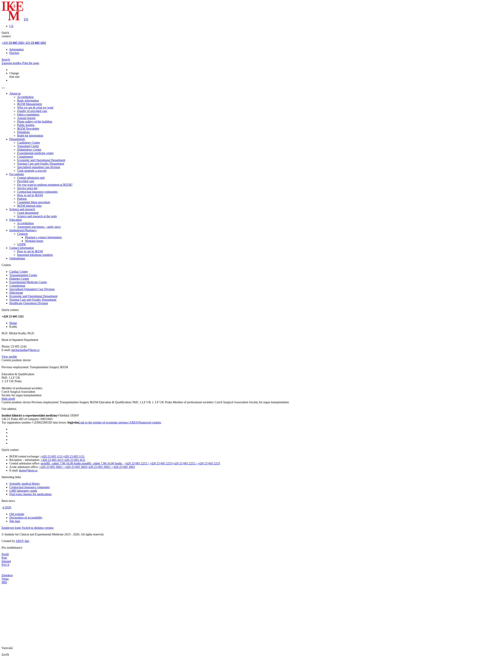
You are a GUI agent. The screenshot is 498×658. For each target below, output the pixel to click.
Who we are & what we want (35, 107)
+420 (13, 42)
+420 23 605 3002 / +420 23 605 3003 (63, 467)
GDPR (21, 244)
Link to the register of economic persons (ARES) (109, 422)
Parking (22, 198)
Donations (23, 132)
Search (6, 59)
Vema (5, 578)
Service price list (27, 188)
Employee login (11, 527)
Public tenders (25, 125)
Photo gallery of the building (34, 121)
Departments (17, 139)
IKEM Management (29, 104)
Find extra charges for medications (30, 494)
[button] (3, 87)
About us (15, 93)
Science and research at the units (37, 216)
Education (15, 219)
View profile (9, 356)
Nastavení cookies (150, 422)
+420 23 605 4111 (52, 460)
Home (13, 323)
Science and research (22, 209)
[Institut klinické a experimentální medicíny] (12, 19)
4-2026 (6, 507)
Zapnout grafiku (11, 63)
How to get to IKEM (30, 195)
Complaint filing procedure (33, 202)
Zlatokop (7, 575)
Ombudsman (17, 258)
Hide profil (8, 398)
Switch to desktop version (37, 527)
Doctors (14, 53)
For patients (16, 174)
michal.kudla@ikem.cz (25, 350)
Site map (14, 521)
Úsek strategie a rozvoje (31, 170)
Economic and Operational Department (41, 160)
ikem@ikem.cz (28, 470)
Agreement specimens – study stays (39, 226)
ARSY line (22, 541)
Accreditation (25, 97)
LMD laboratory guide (23, 490)
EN (26, 19)
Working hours (34, 240)
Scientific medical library (24, 483)
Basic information (28, 100)
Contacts (22, 233)
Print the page (30, 63)
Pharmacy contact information (43, 237)
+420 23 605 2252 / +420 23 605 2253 (148, 463)
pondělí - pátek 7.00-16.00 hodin (61, 463)
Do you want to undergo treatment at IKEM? (44, 184)
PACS (5, 564)
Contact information (21, 247)
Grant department (28, 212)
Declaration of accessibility (25, 517)
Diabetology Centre (29, 149)
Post (4, 557)
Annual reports (26, 118)
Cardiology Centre (28, 142)
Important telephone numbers (35, 254)
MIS (4, 582)
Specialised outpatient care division (38, 167)
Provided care (25, 181)
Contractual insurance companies (37, 191)
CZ (11, 26)
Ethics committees (28, 114)
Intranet (6, 561)
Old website (16, 514)
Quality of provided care (32, 111)
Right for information (30, 135)
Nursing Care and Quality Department (40, 163)
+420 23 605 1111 (51, 456)
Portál (5, 554)
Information (16, 49)
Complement (25, 156)
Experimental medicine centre (35, 153)
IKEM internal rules (29, 205)
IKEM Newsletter (28, 128)
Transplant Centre (28, 146)
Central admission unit (31, 177)
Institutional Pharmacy (23, 230)
